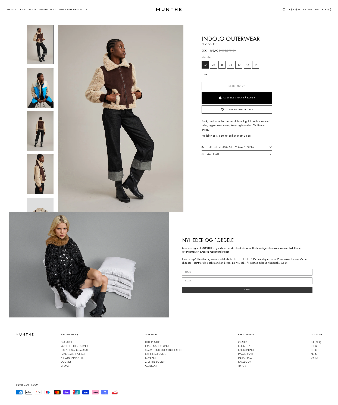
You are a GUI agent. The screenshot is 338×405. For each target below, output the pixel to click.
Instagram (245, 358)
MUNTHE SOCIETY (241, 259)
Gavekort (151, 366)
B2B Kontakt (246, 350)
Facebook (244, 362)
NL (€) (314, 354)
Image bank (245, 354)
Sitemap (65, 366)
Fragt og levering (157, 346)
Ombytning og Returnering (163, 350)
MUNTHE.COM (31, 384)
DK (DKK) (316, 342)
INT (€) (314, 346)
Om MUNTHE (68, 342)
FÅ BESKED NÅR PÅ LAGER (239, 97)
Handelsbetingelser (73, 354)
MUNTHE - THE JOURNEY (74, 346)
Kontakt (150, 358)
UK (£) (314, 358)
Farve (205, 74)
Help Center (152, 342)
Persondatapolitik (72, 358)
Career (242, 342)
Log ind (307, 9)
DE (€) (314, 350)
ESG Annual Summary (74, 350)
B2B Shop (244, 346)
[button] (284, 9)
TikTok (242, 366)
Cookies (66, 362)
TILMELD (247, 289)
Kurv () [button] (326, 9)
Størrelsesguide (155, 354)
